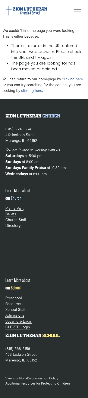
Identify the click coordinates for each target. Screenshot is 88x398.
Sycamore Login (18, 321)
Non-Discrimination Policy (38, 378)
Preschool (13, 297)
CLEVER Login (17, 326)
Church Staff (15, 219)
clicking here (72, 78)
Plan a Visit (14, 208)
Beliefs (10, 213)
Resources (13, 303)
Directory (13, 225)
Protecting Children (55, 383)
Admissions (14, 315)
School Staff (15, 309)
